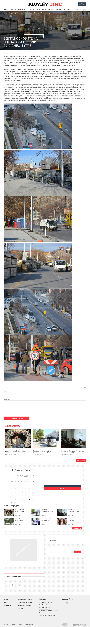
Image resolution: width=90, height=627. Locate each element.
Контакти (21, 608)
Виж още (62, 488)
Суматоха (59, 9)
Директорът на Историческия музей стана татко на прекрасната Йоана (17, 451)
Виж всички (77, 528)
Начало (6, 9)
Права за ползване (24, 605)
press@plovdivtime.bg (49, 615)
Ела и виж (75, 9)
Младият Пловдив (48, 9)
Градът (13, 9)
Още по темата (12, 426)
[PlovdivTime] (67, 624)
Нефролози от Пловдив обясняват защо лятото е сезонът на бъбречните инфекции (73, 519)
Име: (5, 391)
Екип (5, 602)
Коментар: (7, 399)
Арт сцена (31, 9)
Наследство (22, 9)
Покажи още (81, 461)
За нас (6, 599)
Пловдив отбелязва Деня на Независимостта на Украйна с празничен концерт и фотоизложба (45, 451)
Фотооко (67, 9)
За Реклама (8, 605)
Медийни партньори (25, 599)
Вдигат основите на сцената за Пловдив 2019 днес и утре (33, 13)
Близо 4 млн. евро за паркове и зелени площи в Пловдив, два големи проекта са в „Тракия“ (20, 519)
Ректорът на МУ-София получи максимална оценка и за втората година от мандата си (47, 519)
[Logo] (45, 3)
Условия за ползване (25, 602)
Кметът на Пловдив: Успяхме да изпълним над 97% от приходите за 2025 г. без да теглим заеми (73, 451)
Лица (38, 9)
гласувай (77, 552)
